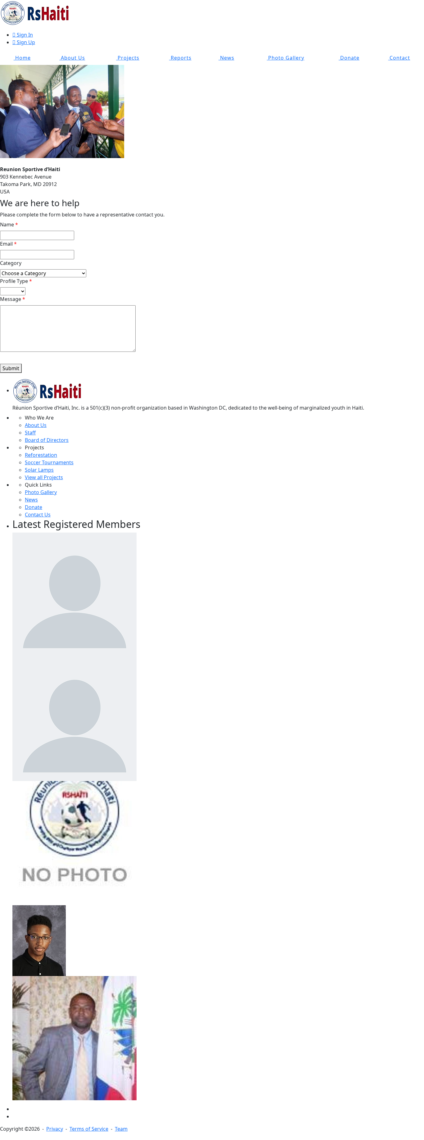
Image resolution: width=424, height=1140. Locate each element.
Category (10, 263)
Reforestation (41, 455)
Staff (30, 432)
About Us (72, 57)
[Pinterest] (14, 1116)
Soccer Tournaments (49, 462)
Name (7, 224)
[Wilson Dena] (74, 1037)
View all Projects (44, 477)
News (226, 57)
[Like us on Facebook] (14, 1109)
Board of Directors (47, 440)
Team (121, 1128)
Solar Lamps (39, 469)
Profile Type (14, 281)
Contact (399, 57)
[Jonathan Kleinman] (74, 594)
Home (22, 57)
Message (10, 299)
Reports (180, 57)
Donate (349, 57)
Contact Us (38, 514)
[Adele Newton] (74, 718)
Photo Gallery (285, 57)
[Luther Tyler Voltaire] (39, 940)
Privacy (54, 1128)
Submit (10, 368)
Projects (127, 57)
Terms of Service (89, 1128)
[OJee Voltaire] (74, 842)
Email (6, 243)
